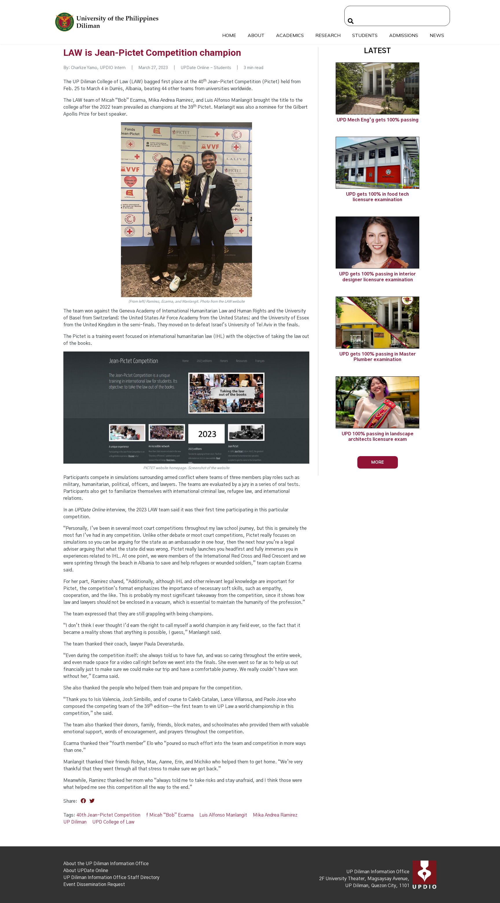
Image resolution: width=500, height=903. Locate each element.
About (256, 35)
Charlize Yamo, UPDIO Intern (98, 68)
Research (328, 35)
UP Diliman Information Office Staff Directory (111, 877)
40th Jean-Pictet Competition (108, 815)
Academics (290, 35)
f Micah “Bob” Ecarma (170, 815)
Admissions (403, 35)
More (377, 462)
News (437, 35)
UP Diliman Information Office (377, 871)
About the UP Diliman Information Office (106, 863)
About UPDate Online (85, 870)
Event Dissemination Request (94, 884)
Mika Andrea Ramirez (275, 815)
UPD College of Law (113, 822)
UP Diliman (75, 822)
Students (365, 35)
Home (229, 35)
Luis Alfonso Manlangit (223, 815)
